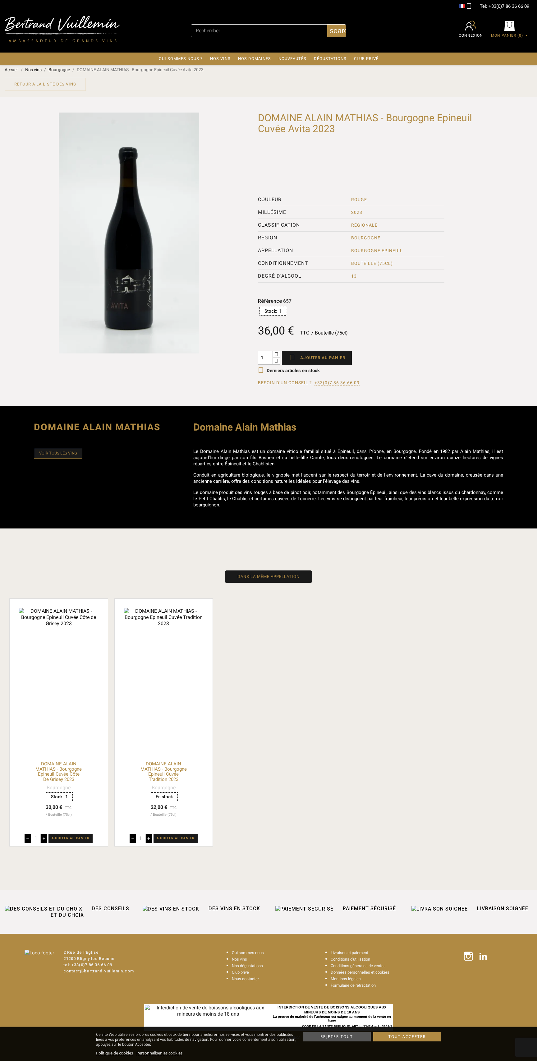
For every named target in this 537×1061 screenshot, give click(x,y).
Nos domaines (254, 58)
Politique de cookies (114, 1053)
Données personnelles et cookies (360, 972)
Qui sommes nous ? (181, 58)
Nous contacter (245, 978)
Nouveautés (292, 58)
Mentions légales (346, 978)
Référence (270, 301)
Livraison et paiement (349, 952)
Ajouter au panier (317, 357)
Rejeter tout (336, 1036)
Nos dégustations (247, 965)
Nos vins (220, 58)
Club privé (366, 58)
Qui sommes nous (248, 952)
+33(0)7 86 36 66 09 (509, 6)
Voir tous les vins (58, 453)
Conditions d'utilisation (350, 959)
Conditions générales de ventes (358, 965)
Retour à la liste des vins (45, 84)
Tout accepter (407, 1036)
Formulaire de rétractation (353, 985)
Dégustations (330, 58)
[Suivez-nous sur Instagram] (468, 956)
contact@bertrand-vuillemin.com (98, 971)
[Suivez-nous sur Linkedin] (483, 956)
